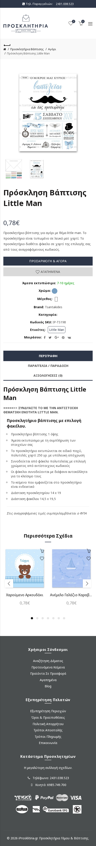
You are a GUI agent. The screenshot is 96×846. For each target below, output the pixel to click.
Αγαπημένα (50, 272)
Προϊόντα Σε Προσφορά (48, 673)
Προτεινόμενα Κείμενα (48, 667)
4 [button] (48, 618)
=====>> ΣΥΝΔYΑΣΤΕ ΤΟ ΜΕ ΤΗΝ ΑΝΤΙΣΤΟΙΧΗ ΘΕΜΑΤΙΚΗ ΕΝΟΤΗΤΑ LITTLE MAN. (40, 410)
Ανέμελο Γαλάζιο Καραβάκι (71, 594)
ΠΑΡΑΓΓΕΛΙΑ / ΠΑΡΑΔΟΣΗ (48, 366)
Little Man (56, 330)
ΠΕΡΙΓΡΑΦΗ (48, 356)
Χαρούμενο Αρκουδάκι (24, 594)
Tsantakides (53, 307)
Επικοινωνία (48, 743)
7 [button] (64, 618)
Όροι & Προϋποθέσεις (48, 717)
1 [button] (32, 618)
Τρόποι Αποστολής (48, 730)
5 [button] (53, 618)
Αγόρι (52, 49)
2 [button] (37, 618)
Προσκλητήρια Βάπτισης (27, 49)
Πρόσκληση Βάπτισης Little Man (28, 53)
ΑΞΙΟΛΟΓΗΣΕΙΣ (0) (48, 375)
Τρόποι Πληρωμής (48, 736)
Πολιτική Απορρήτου (48, 724)
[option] (13, 168)
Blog (48, 686)
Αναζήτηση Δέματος (48, 661)
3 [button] (43, 618)
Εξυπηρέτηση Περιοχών (48, 711)
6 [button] (59, 618)
